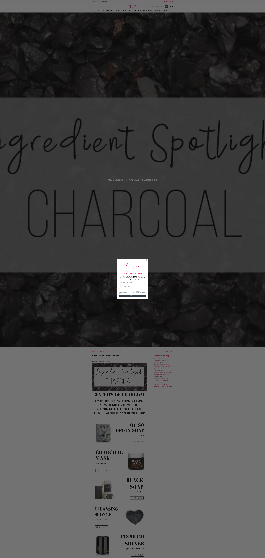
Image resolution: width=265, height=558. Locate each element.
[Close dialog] (146, 260)
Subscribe (132, 295)
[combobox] (121, 286)
